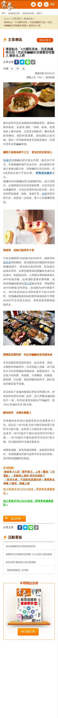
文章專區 (16, 18)
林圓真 (48, 173)
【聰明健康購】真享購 (17, 570)
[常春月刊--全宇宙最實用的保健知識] (9, 5)
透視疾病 (28, 18)
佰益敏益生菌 (14, 13)
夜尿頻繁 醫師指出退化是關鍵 (21, 562)
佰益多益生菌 (28, 13)
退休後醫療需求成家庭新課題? (21, 546)
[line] (27, 62)
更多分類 (43, 40)
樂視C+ (40, 13)
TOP (53, 704)
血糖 (44, 193)
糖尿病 (7, 262)
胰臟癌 (7, 160)
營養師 (40, 173)
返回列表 (50, 77)
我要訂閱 (30, 631)
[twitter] (22, 62)
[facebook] (16, 62)
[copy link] (33, 62)
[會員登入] (33, 5)
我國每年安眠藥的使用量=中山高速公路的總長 (29, 554)
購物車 (40, 5)
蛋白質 (28, 283)
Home (6, 18)
